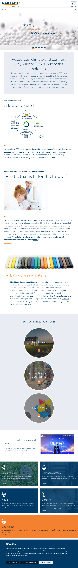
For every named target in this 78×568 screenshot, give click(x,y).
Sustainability (9, 473)
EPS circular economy (13, 100)
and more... (39, 407)
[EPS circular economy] (39, 124)
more (54, 157)
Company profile (51, 473)
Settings (11, 562)
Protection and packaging (39, 375)
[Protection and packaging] (39, 382)
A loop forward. (19, 105)
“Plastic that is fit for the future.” (35, 176)
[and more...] (39, 415)
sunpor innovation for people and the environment (24, 171)
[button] (2, 31)
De (72, 6)
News (5, 499)
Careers (46, 499)
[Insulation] (39, 350)
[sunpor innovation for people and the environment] (39, 195)
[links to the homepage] (11, 4)
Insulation (39, 342)
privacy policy (23, 555)
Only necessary (28, 562)
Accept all (44, 562)
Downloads (8, 526)
